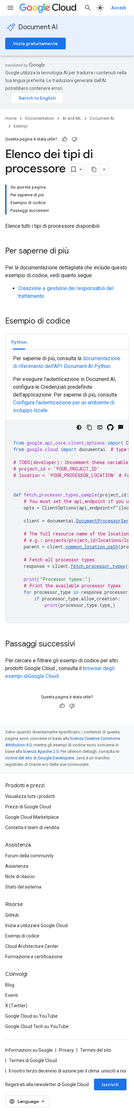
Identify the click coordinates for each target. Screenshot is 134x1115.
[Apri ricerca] (88, 8)
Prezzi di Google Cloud (28, 806)
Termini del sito (95, 1050)
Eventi (11, 995)
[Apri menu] (10, 8)
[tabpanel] (67, 489)
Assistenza (16, 866)
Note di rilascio (20, 876)
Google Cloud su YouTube (31, 1016)
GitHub (12, 915)
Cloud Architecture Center (32, 946)
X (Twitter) (16, 1005)
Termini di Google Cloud (33, 1060)
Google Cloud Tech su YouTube (37, 1026)
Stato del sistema (23, 886)
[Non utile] (74, 139)
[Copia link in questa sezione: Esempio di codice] (76, 321)
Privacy (66, 1050)
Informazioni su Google (29, 1050)
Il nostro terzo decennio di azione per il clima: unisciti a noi (67, 1070)
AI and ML (71, 118)
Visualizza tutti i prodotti (30, 796)
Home (11, 118)
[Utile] (65, 139)
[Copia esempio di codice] (89, 427)
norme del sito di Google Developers (39, 757)
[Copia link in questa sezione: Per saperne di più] (75, 251)
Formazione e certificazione (33, 956)
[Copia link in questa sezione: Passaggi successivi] (81, 644)
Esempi (21, 126)
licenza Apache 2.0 (41, 751)
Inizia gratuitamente (35, 43)
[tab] (19, 341)
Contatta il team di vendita (32, 827)
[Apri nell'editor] (100, 427)
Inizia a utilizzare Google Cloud (36, 925)
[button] (19, 341)
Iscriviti (110, 1084)
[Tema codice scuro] (79, 427)
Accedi (118, 7)
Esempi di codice (22, 935)
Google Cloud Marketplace (32, 817)
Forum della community (29, 855)
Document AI (38, 27)
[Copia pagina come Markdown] (94, 169)
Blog (9, 984)
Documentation (39, 118)
